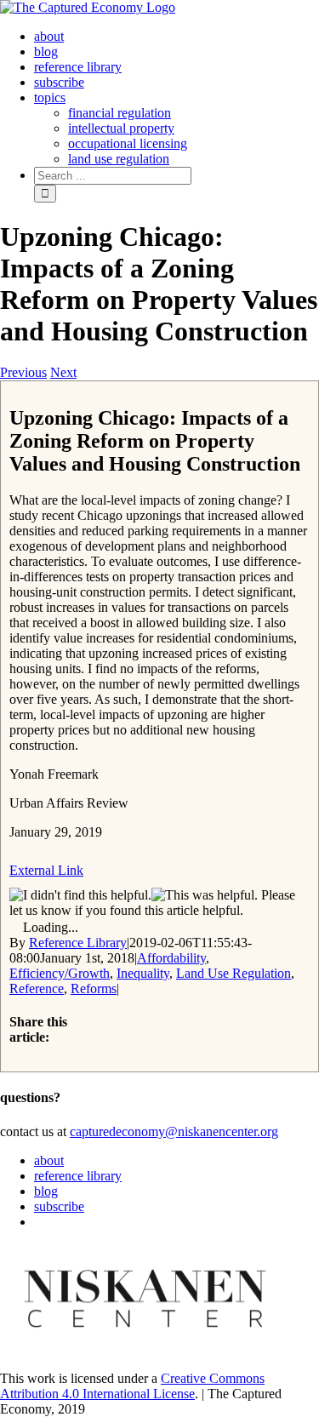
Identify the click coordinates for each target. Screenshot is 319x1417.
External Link (46, 870)
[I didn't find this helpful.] (80, 895)
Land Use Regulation (233, 973)
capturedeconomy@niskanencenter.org (174, 1131)
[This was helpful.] (204, 895)
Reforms (94, 988)
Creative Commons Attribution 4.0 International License (132, 1386)
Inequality (143, 973)
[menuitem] (49, 36)
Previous (23, 372)
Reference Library (78, 942)
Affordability (171, 958)
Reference (36, 988)
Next (63, 372)
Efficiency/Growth (59, 973)
